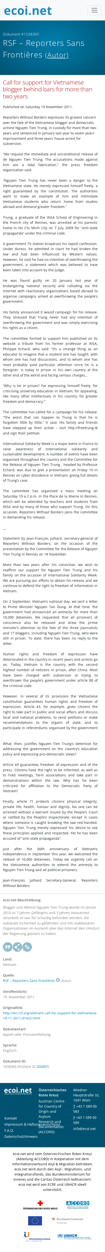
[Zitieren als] (8, 947)
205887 (42, 1066)
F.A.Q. (9, 1130)
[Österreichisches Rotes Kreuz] (40, 1204)
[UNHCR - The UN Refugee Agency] (74, 1236)
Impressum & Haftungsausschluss (32, 1124)
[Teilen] (17, 947)
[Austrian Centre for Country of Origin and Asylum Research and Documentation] (77, 1204)
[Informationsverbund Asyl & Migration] (35, 1236)
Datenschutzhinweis (21, 1136)
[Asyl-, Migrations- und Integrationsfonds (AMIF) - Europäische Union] (35, 1220)
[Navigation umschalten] (94, 10)
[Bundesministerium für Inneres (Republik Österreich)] (67, 1220)
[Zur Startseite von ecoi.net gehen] (28, 10)
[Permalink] (27, 947)
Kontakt (10, 1118)
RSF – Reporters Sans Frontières (29, 980)
